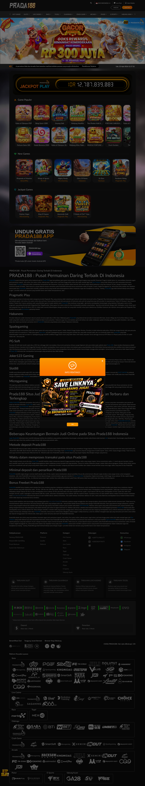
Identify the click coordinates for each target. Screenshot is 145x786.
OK (72, 424)
